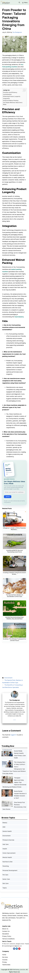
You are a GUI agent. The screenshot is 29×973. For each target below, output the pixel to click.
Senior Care (6, 879)
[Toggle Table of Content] (23, 90)
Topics (5, 888)
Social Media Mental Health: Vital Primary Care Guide (20, 754)
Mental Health (7, 857)
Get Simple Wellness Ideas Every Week (12, 103)
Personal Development (10, 870)
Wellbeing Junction (19, 969)
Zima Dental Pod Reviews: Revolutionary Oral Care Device (14, 806)
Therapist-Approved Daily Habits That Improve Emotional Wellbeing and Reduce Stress (14, 782)
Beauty (5, 822)
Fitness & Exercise (8, 840)
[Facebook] (14, 949)
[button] (19, 2)
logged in (13, 735)
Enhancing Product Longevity (11, 96)
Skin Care (5, 883)
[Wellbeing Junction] (5, 2)
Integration (6, 98)
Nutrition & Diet (7, 861)
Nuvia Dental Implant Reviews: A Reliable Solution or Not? (20, 794)
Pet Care (5, 875)
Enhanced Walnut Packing (10, 100)
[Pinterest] (19, 949)
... (14, 719)
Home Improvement (9, 853)
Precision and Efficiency (10, 92)
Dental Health (7, 831)
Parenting (6, 866)
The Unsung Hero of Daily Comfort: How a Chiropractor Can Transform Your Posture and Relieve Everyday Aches (14, 767)
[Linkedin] (17, 949)
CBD (4, 827)
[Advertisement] (14, 659)
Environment (8, 678)
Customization (7, 94)
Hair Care (5, 844)
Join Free (8, 496)
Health (5, 849)
